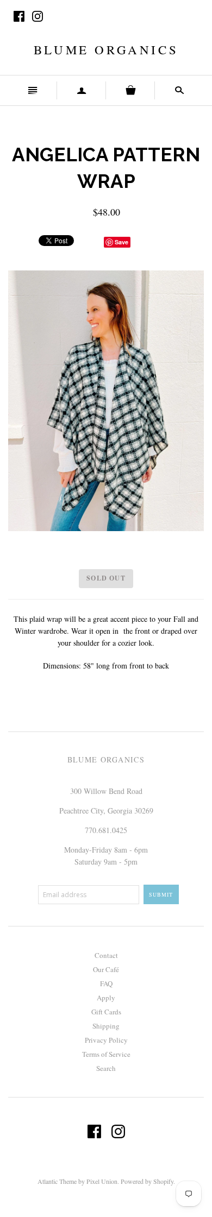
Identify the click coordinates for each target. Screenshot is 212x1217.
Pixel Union (101, 1181)
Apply (106, 997)
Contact (106, 955)
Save (121, 242)
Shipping (106, 1026)
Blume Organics (106, 49)
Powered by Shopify (147, 1181)
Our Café (106, 969)
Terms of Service (106, 1054)
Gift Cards (106, 1012)
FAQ (106, 983)
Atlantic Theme (57, 1181)
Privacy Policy (106, 1040)
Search (106, 1068)
